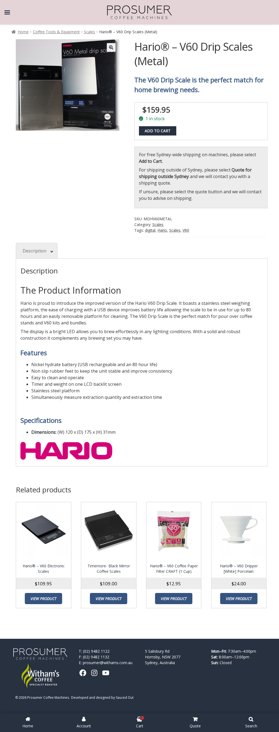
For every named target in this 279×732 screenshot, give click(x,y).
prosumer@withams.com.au (107, 662)
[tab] (36, 250)
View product (43, 598)
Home (23, 31)
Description (34, 251)
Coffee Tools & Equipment (56, 31)
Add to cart (158, 130)
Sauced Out (125, 697)
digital (150, 230)
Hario (162, 230)
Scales (89, 31)
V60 (186, 230)
